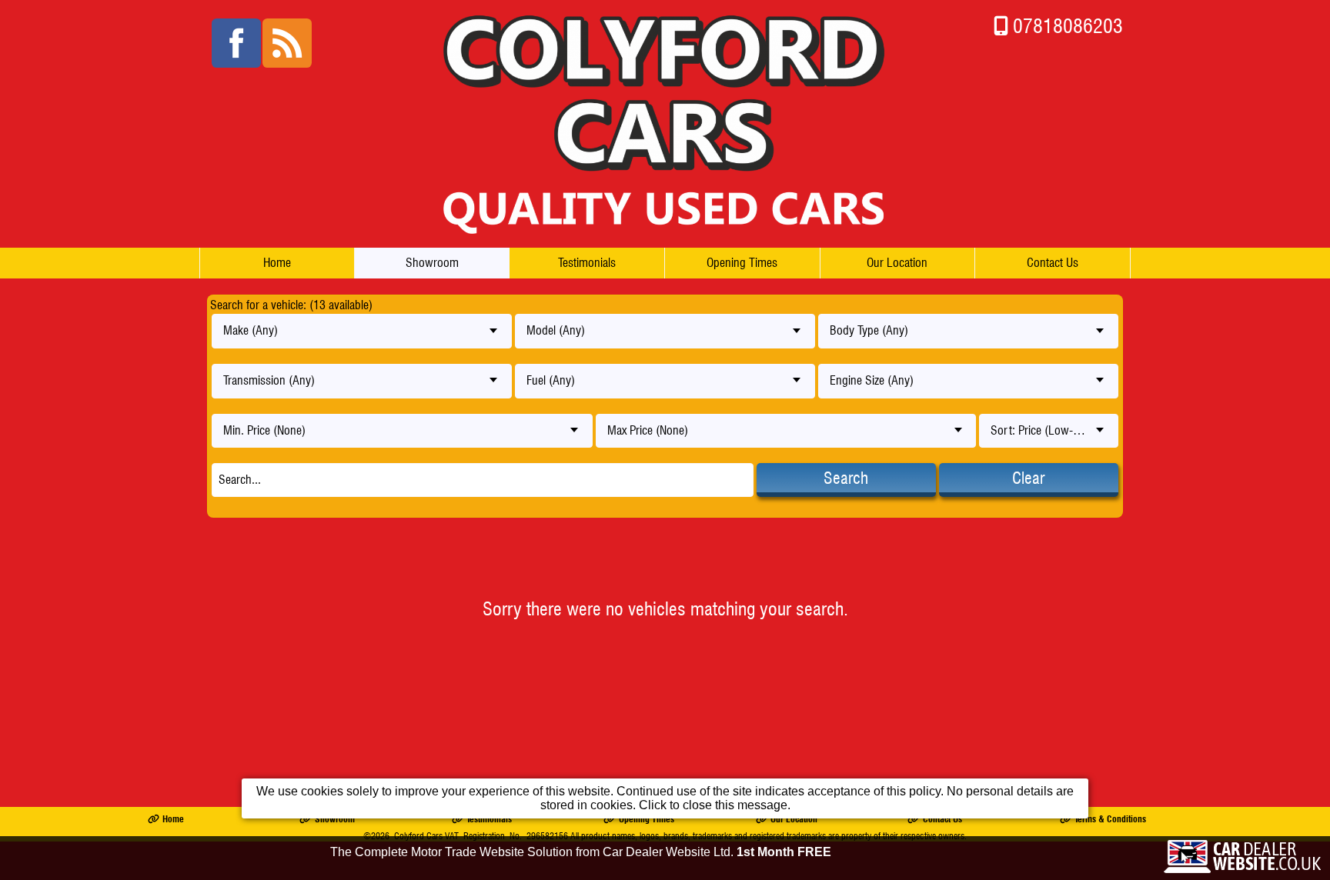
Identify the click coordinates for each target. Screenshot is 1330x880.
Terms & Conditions (1110, 819)
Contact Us (1052, 262)
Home (277, 262)
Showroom (432, 262)
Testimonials (587, 262)
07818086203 (1068, 26)
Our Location (897, 262)
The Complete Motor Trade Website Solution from (580, 851)
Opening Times (742, 262)
